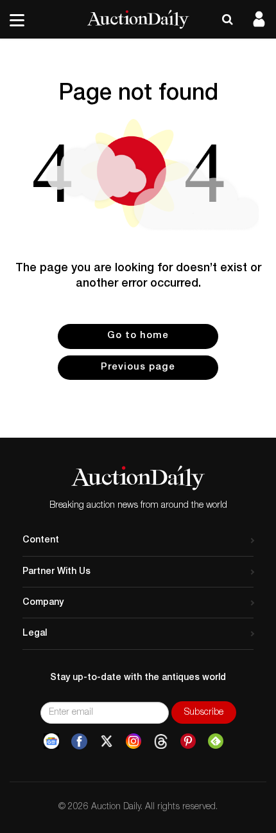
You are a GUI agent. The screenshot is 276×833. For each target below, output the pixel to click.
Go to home (138, 336)
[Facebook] (79, 741)
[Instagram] (133, 741)
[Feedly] (215, 741)
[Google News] (51, 741)
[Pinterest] (188, 741)
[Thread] (160, 741)
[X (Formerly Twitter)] (106, 741)
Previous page (138, 367)
